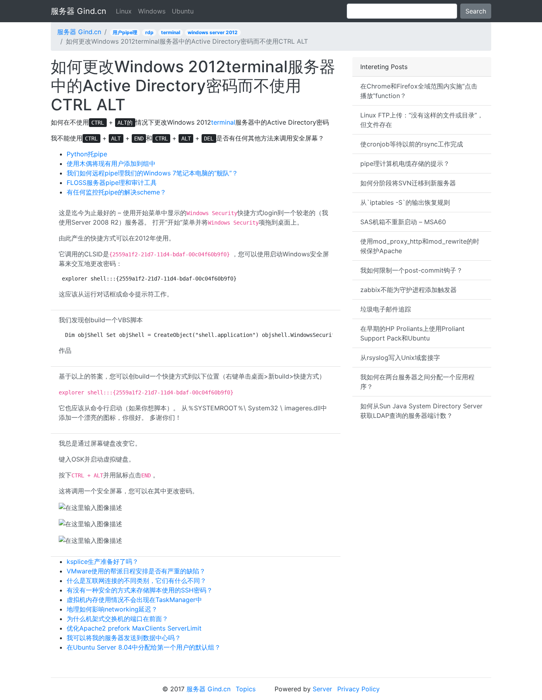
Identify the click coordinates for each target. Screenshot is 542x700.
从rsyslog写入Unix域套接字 (400, 358)
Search (475, 11)
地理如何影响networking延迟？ (112, 609)
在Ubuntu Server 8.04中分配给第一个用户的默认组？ (144, 647)
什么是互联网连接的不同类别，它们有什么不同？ (136, 581)
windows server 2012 (213, 32)
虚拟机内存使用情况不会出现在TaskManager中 (134, 600)
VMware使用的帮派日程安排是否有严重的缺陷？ (136, 571)
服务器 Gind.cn (78, 11)
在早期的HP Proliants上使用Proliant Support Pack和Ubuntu (412, 333)
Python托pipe (87, 154)
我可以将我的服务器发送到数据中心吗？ (124, 638)
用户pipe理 (125, 32)
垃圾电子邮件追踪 (385, 309)
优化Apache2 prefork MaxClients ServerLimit (134, 628)
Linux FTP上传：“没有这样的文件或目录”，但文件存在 (421, 120)
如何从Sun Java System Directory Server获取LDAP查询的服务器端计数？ (421, 410)
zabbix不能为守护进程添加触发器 (408, 290)
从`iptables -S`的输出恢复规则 (405, 202)
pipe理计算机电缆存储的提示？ (405, 163)
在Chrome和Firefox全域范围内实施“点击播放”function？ (418, 91)
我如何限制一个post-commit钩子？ (411, 270)
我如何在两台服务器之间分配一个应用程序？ (417, 381)
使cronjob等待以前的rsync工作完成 (411, 144)
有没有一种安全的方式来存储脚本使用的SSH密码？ (140, 590)
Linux (124, 11)
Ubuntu (183, 11)
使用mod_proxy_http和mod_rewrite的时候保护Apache (419, 246)
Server (322, 689)
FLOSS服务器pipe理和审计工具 (112, 183)
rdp (149, 32)
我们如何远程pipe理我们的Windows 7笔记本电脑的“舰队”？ (152, 173)
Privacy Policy (358, 689)
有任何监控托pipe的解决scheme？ (116, 192)
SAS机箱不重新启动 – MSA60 (403, 222)
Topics (246, 689)
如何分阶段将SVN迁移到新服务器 (408, 183)
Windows (151, 11)
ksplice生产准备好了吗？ (102, 561)
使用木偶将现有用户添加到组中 (111, 163)
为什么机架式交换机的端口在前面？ (117, 619)
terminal (170, 32)
